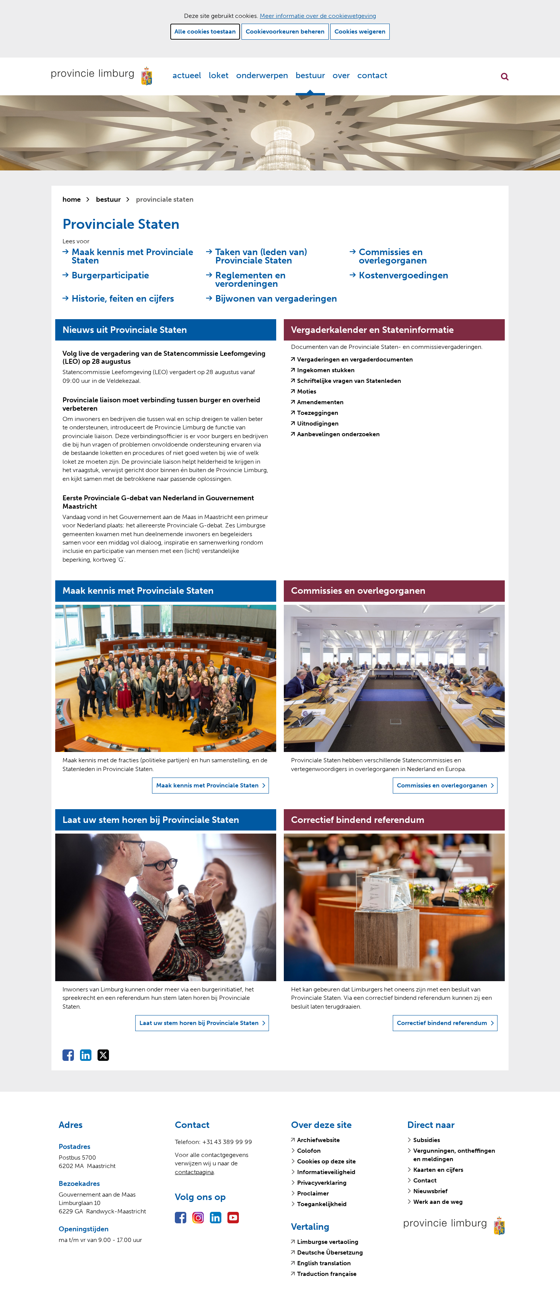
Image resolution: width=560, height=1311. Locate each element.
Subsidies (426, 1140)
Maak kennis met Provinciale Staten (132, 256)
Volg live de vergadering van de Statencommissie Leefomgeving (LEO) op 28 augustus (164, 357)
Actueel (187, 75)
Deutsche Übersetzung (330, 1252)
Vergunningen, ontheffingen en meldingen (454, 1155)
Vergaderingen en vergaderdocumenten (355, 359)
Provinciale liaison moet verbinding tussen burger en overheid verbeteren (161, 404)
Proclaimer (313, 1193)
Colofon (309, 1150)
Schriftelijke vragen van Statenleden (349, 381)
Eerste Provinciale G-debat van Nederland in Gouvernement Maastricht (158, 502)
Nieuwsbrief (430, 1191)
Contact (372, 75)
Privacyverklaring (322, 1182)
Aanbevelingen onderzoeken (338, 434)
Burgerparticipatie (110, 275)
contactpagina (194, 1172)
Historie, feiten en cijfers (123, 298)
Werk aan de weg (438, 1201)
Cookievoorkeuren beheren (285, 31)
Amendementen (320, 402)
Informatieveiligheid (326, 1172)
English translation (324, 1263)
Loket (219, 75)
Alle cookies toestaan (205, 31)
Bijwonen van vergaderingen (276, 298)
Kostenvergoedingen (403, 275)
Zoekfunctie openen (505, 76)
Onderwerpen (262, 75)
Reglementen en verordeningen (250, 279)
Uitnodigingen (318, 423)
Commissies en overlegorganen (393, 256)
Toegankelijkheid (322, 1204)
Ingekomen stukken (326, 370)
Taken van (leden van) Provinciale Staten (261, 256)
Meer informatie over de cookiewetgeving (318, 15)
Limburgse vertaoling (327, 1242)
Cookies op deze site (326, 1161)
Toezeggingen (317, 413)
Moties (306, 391)
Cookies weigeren (360, 31)
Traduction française (327, 1274)
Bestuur (310, 75)
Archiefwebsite (318, 1140)
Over (341, 75)
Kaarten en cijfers (438, 1169)
